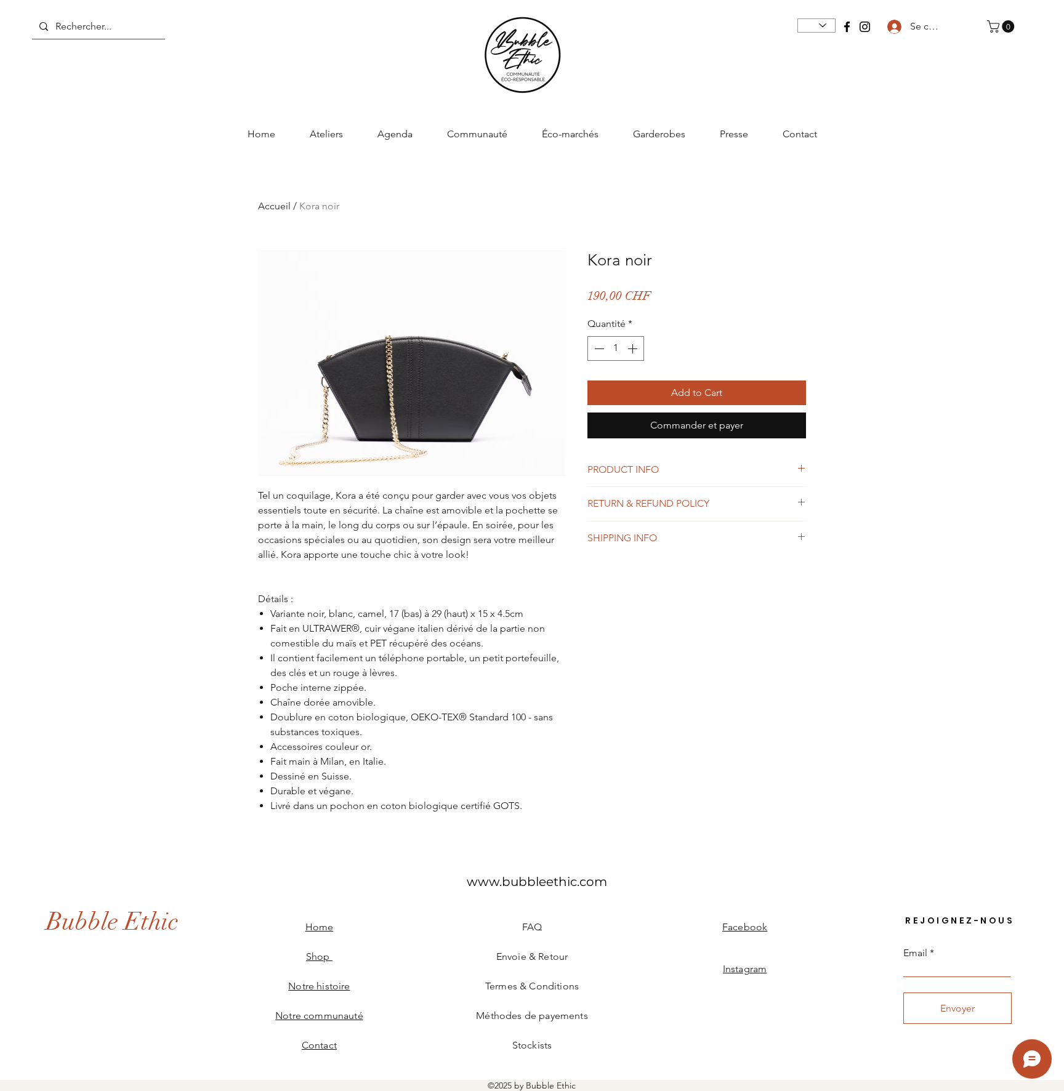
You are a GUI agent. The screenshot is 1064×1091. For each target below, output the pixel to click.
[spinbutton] (616, 348)
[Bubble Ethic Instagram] (865, 27)
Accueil (274, 206)
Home (319, 927)
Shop (319, 956)
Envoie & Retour (532, 956)
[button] (1002, 26)
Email (915, 953)
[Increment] (633, 348)
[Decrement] (598, 348)
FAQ (532, 927)
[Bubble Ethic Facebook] (847, 27)
